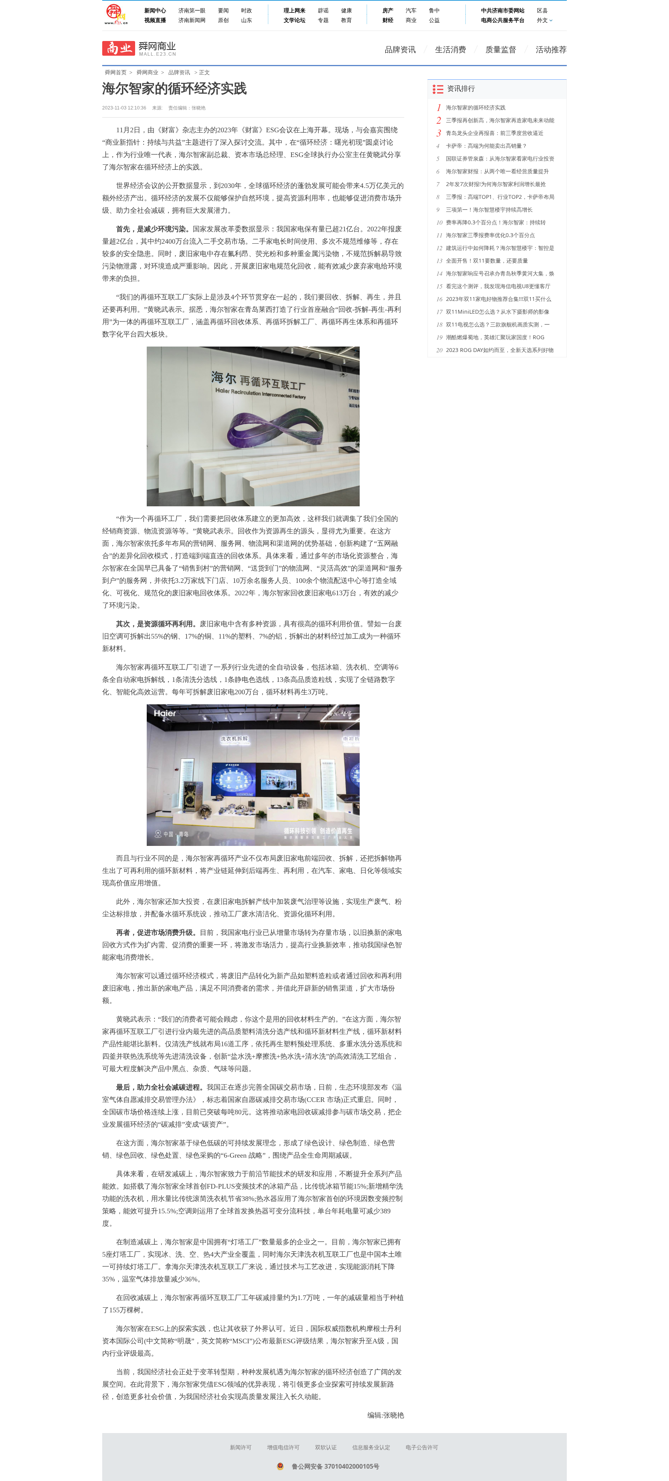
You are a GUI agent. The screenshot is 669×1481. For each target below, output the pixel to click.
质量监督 (500, 49)
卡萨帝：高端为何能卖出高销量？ (486, 145)
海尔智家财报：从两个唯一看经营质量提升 (497, 171)
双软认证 (326, 1447)
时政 (246, 11)
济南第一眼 (192, 11)
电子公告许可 (422, 1447)
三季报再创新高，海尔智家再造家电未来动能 (500, 120)
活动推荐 (551, 49)
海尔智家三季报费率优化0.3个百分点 (490, 235)
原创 (223, 20)
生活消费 (450, 49)
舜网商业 (147, 72)
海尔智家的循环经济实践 (476, 107)
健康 (346, 11)
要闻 (223, 11)
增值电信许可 (283, 1447)
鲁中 (434, 11)
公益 (434, 20)
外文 (542, 20)
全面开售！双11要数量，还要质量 (487, 260)
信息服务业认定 (371, 1447)
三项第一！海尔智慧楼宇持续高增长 (489, 209)
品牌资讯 (400, 49)
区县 (542, 11)
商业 (411, 20)
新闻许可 (241, 1447)
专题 (323, 20)
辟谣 (323, 11)
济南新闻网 (192, 20)
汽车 (411, 11)
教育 (346, 20)
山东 (246, 20)
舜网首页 (116, 72)
